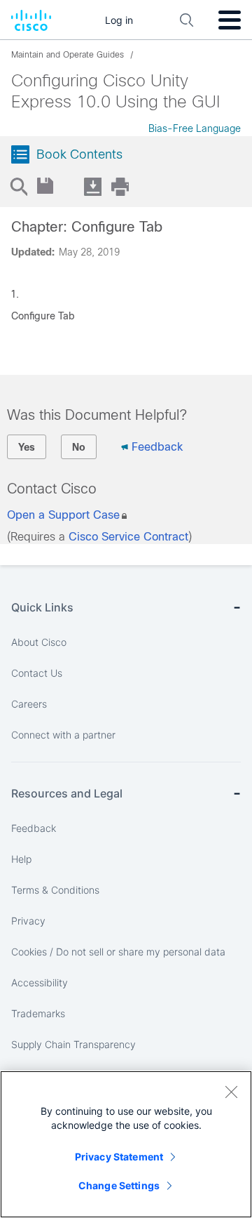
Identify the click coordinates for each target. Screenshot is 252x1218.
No (78, 447)
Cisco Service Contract (128, 537)
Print (120, 186)
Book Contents (79, 154)
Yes (26, 447)
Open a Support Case (63, 515)
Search (18, 186)
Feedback (157, 447)
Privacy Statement (119, 1157)
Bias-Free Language (194, 128)
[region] (126, 1144)
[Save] (45, 186)
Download (92, 186)
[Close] (231, 1092)
